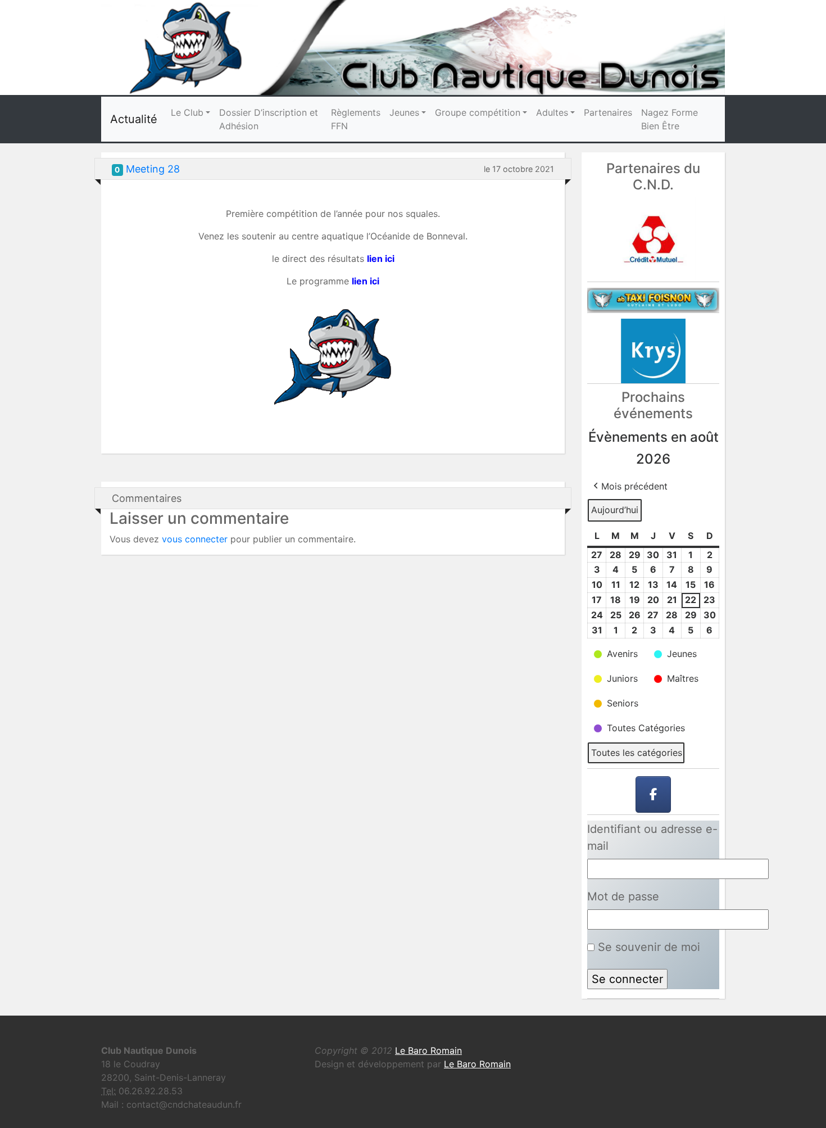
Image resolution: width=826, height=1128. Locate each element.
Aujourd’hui (614, 509)
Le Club (187, 112)
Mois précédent (634, 486)
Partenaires (608, 112)
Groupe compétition (477, 112)
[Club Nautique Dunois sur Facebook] (653, 794)
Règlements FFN (355, 119)
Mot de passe (623, 896)
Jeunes (404, 112)
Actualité (133, 119)
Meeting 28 (153, 169)
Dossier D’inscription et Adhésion (268, 119)
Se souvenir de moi (647, 947)
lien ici (365, 281)
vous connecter (195, 539)
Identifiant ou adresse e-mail (652, 837)
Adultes (552, 112)
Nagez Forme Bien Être (669, 119)
